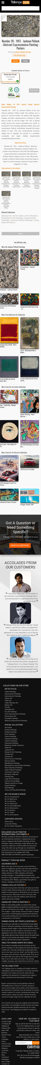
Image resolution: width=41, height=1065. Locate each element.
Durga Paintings (10, 785)
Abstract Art (7, 216)
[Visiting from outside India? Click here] (28, 834)
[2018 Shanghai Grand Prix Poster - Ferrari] (9, 468)
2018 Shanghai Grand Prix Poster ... (8, 484)
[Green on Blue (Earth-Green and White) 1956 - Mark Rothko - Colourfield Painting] (29, 366)
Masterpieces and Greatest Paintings (17, 765)
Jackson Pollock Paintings (22, 220)
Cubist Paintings (10, 692)
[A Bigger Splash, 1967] (29, 496)
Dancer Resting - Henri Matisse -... (27, 415)
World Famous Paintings (13, 759)
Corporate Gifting (11, 824)
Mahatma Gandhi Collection (14, 745)
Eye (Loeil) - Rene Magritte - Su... (8, 445)
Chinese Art (9, 756)
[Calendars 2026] (16, 864)
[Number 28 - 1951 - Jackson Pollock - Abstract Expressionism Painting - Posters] (20, 25)
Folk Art (7, 707)
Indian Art (8, 701)
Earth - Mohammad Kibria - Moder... (28, 351)
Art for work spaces (12, 815)
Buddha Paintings (11, 732)
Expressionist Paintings (13, 694)
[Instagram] (35, 1047)
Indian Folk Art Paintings (13, 770)
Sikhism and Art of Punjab (14, 783)
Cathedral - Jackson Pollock (8, 290)
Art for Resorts (31, 216)
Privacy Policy (6, 1044)
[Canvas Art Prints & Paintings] (29, 902)
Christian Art (9, 754)
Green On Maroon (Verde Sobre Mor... (7, 380)
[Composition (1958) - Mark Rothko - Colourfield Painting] (9, 330)
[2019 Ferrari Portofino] (29, 461)
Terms (4, 1037)
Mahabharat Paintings (12, 763)
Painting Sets (9, 777)
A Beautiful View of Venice (8, 502)
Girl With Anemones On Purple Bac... (29, 445)
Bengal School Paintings (13, 752)
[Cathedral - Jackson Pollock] (9, 268)
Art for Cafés (9, 812)
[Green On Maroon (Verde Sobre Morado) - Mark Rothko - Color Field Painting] (9, 366)
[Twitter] (28, 1047)
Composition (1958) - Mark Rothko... (8, 346)
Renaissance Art (10, 716)
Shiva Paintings (10, 734)
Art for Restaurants (11, 808)
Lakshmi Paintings (11, 741)
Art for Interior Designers (13, 826)
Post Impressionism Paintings (15, 714)
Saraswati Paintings (11, 743)
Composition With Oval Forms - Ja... (29, 308)
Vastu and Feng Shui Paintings (15, 790)
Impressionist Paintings (13, 696)
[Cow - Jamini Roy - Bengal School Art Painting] (9, 396)
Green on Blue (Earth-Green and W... (29, 379)
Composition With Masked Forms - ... (8, 307)
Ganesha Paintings (11, 739)
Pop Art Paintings (11, 712)
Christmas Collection (12, 772)
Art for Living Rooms (12, 797)
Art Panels (8, 727)
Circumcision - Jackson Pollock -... (27, 268)
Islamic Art (8, 698)
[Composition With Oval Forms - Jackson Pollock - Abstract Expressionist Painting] (29, 299)
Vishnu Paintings (10, 736)
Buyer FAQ (5, 1030)
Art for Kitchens (10, 801)
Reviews (4, 1033)
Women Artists (10, 761)
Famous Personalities (12, 781)
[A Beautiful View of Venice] (9, 494)
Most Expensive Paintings (13, 768)
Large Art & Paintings (12, 779)
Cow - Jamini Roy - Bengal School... (8, 406)
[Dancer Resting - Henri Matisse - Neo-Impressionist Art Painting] (29, 401)
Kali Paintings (9, 788)
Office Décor (9, 822)
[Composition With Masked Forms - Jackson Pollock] (9, 298)
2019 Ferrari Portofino (27, 469)
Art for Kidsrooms (11, 803)
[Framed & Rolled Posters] (25, 885)
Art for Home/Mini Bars (13, 806)
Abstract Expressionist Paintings (16, 721)
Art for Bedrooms (11, 799)
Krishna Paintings (11, 730)
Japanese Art (9, 750)
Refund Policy (6, 1035)
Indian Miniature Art (11, 703)
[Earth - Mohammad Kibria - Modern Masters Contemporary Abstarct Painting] (29, 333)
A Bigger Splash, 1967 (27, 504)
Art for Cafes (18, 216)
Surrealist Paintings (11, 718)
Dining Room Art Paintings (12, 218)
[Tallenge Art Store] (20, 2)
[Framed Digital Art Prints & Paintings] (36, 921)
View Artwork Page (19, 55)
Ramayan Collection (12, 774)
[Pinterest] (38, 1047)
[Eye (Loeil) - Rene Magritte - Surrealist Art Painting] (9, 431)
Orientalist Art (9, 709)
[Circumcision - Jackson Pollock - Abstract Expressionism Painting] (29, 257)
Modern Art (9, 705)
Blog (3, 1055)
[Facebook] (31, 1047)
